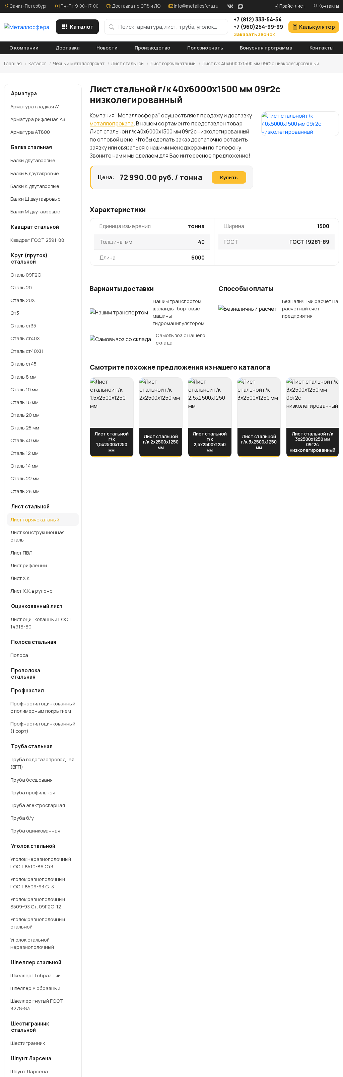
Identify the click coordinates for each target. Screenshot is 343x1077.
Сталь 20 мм (25, 414)
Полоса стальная (33, 642)
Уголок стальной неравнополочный (32, 943)
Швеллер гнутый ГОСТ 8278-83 (36, 1004)
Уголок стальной (33, 846)
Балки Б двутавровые (34, 173)
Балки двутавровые (32, 160)
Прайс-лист (291, 6)
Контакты (328, 6)
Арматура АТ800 (30, 131)
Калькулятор (317, 26)
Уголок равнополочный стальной (37, 923)
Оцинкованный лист (37, 606)
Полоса (19, 655)
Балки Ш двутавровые (35, 198)
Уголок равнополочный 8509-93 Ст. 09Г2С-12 (37, 903)
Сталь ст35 (23, 325)
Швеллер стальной (36, 962)
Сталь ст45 (23, 363)
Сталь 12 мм (24, 453)
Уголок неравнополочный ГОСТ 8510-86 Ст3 (40, 863)
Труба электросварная (37, 805)
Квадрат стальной (35, 226)
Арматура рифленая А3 (37, 119)
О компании (24, 47)
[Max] (240, 6)
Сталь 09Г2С (25, 274)
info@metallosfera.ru (196, 6)
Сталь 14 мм (24, 465)
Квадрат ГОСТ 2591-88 (37, 239)
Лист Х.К (20, 578)
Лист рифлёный (28, 565)
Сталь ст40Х (25, 338)
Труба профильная (32, 792)
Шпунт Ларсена (31, 1058)
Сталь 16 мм (24, 402)
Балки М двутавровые (35, 211)
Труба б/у (22, 817)
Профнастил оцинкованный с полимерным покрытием (42, 707)
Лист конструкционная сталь (37, 536)
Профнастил (27, 690)
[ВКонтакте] (230, 6)
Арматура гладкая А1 (35, 106)
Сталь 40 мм (25, 440)
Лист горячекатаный (173, 64)
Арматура (24, 93)
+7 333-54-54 (257, 19)
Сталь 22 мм (25, 478)
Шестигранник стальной (30, 1027)
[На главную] (26, 26)
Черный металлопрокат (79, 64)
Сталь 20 (21, 287)
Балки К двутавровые (34, 186)
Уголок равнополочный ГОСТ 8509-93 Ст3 (37, 883)
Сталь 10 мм (24, 389)
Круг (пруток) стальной (29, 258)
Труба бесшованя (31, 779)
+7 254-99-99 (258, 26)
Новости (107, 47)
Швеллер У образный (35, 988)
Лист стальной (127, 64)
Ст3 (14, 312)
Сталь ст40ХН (26, 351)
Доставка (68, 47)
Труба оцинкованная (35, 830)
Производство (152, 47)
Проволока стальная (25, 673)
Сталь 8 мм (23, 376)
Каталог (81, 26)
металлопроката (112, 123)
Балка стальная (31, 147)
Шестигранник (27, 1043)
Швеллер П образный (35, 975)
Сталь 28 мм (25, 491)
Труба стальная (32, 746)
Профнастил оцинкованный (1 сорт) (42, 727)
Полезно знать (205, 47)
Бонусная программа (266, 47)
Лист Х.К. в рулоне (31, 590)
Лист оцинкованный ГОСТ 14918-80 (41, 623)
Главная (13, 64)
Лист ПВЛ (21, 552)
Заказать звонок (254, 34)
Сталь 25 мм (24, 427)
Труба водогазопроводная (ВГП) (42, 763)
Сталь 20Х (22, 300)
